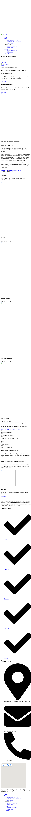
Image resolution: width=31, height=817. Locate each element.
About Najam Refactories (14, 41)
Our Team (10, 43)
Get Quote (3, 62)
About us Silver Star (12, 40)
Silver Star (10, 47)
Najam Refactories (12, 46)
